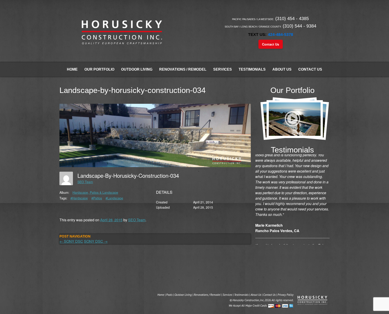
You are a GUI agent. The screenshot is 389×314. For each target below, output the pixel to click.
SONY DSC (71, 241)
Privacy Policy (286, 295)
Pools (169, 295)
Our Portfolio (99, 69)
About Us (282, 69)
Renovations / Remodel (182, 69)
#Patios (96, 198)
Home (72, 69)
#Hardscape (79, 198)
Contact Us (270, 44)
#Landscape (114, 198)
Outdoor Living (136, 69)
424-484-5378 (280, 34)
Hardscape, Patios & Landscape (95, 192)
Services (222, 69)
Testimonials (252, 69)
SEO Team (85, 182)
